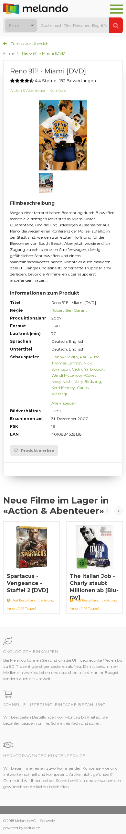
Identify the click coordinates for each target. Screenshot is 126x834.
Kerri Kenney (63, 387)
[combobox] (21, 25)
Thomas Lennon (66, 363)
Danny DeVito (64, 356)
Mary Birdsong (87, 381)
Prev (107, 510)
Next (118, 510)
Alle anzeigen (63, 403)
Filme (8, 53)
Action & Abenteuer (28, 90)
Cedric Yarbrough (88, 369)
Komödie (57, 90)
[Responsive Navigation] (116, 9)
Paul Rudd (90, 356)
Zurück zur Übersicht (29, 43)
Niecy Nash (61, 381)
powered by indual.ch (21, 828)
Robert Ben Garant (69, 310)
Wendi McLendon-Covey (74, 375)
